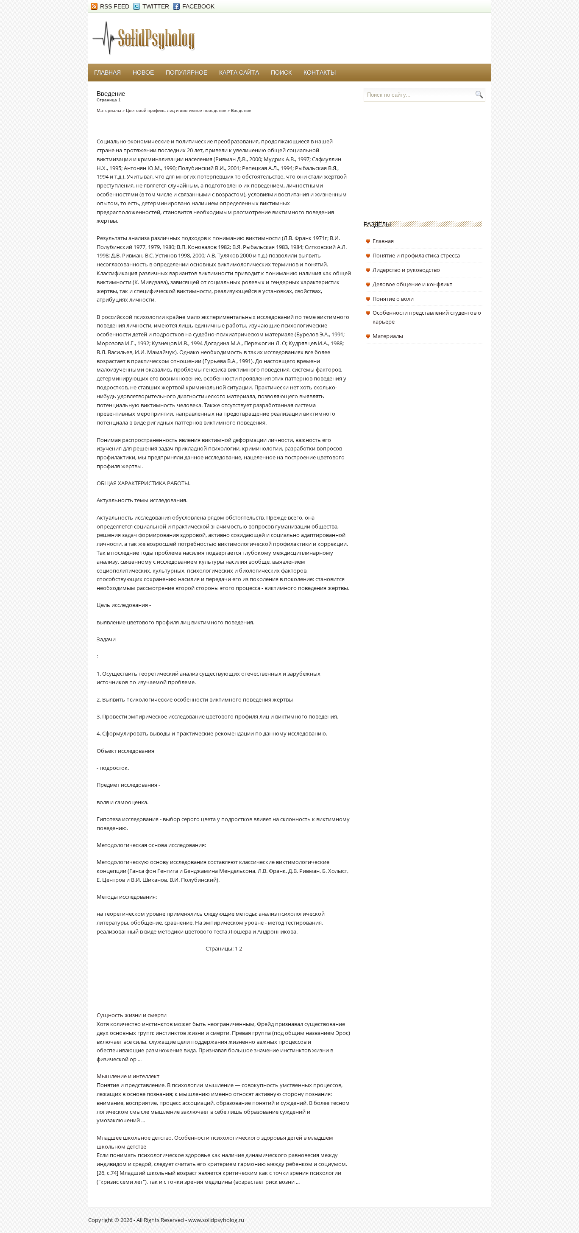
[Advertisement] (196, 987)
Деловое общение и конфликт (412, 284)
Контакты (319, 72)
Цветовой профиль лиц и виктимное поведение (176, 110)
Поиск (281, 72)
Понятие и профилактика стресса (416, 255)
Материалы (109, 110)
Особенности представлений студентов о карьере (427, 317)
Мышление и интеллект (128, 1076)
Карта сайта (239, 72)
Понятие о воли (393, 298)
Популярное (186, 72)
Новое (143, 72)
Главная (107, 72)
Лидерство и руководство (406, 270)
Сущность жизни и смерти (132, 1015)
